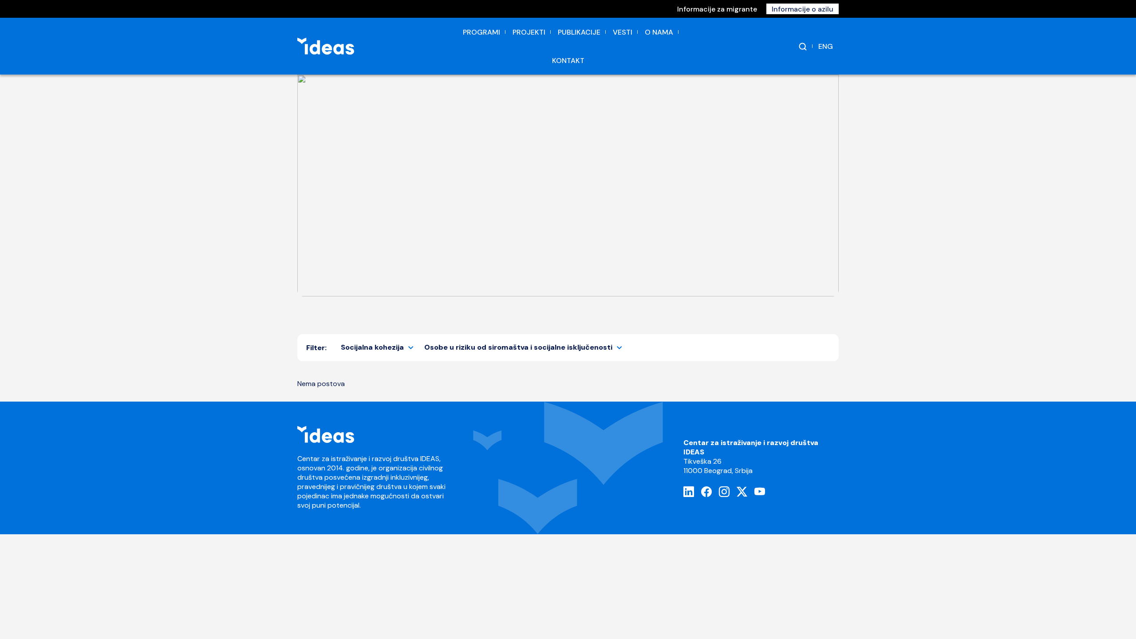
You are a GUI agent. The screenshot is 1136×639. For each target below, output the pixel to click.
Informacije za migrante (717, 9)
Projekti (529, 32)
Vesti (622, 32)
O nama (659, 32)
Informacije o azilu (802, 9)
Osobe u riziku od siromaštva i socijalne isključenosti (518, 347)
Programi (481, 32)
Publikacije (579, 32)
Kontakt (568, 60)
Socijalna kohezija (372, 347)
